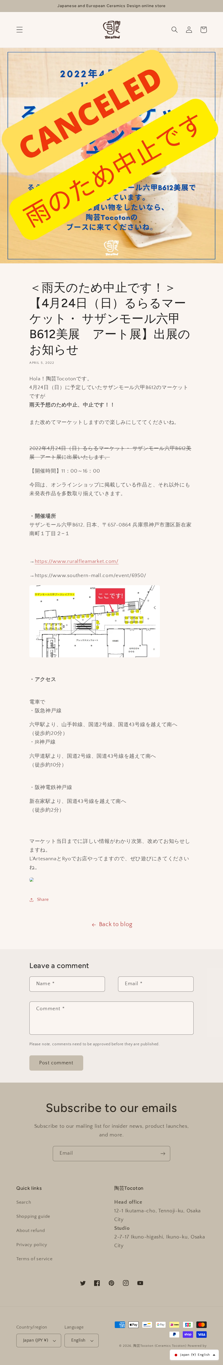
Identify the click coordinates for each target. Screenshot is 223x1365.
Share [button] (43, 899)
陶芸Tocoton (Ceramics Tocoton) (160, 1346)
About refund (30, 1230)
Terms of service (34, 1258)
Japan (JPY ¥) (35, 1340)
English (78, 1340)
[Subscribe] (163, 1153)
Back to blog (115, 924)
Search (23, 1202)
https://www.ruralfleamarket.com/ (77, 561)
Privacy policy (31, 1244)
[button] (20, 30)
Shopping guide (33, 1216)
